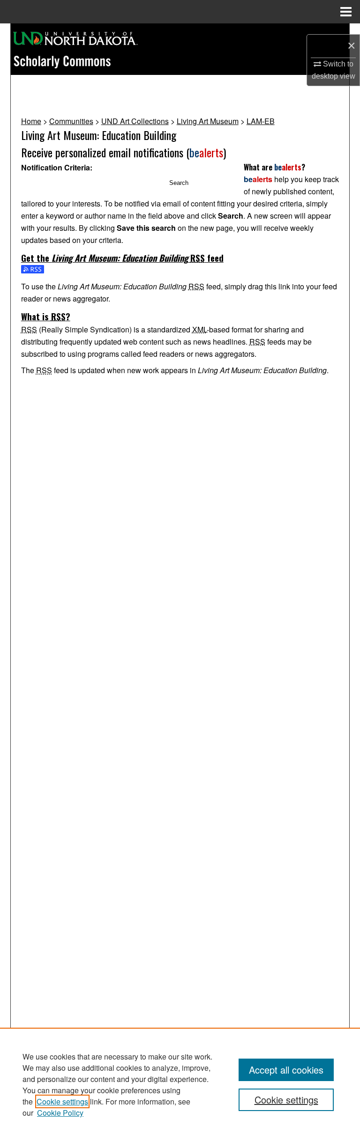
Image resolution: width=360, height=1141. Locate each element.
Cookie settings (62, 1101)
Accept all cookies (286, 1069)
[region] (180, 1084)
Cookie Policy (60, 1112)
